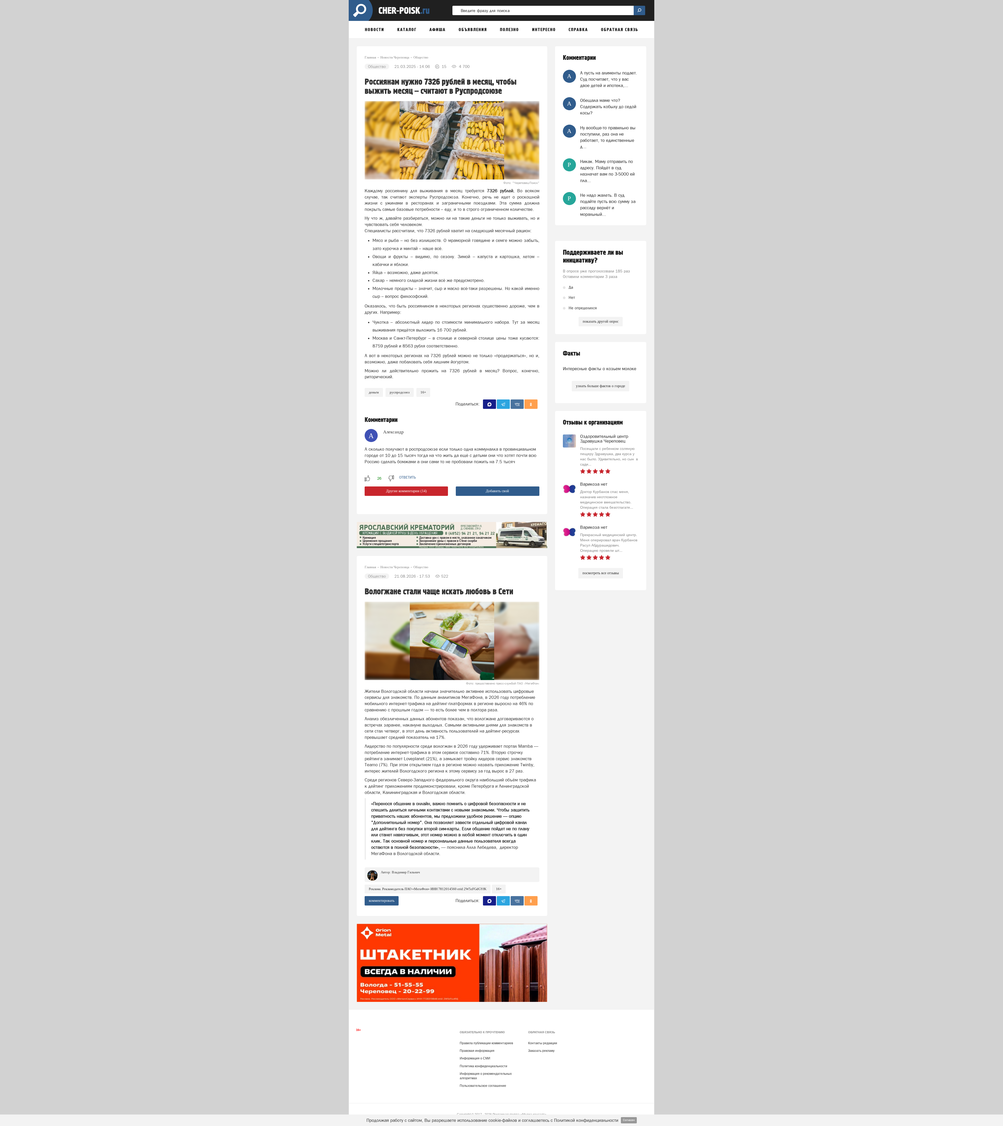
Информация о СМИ (475, 1058)
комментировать (381, 901)
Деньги (374, 392)
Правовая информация (477, 1051)
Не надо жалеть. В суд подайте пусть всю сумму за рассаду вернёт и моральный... (607, 205)
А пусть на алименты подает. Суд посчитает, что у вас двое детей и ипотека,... (608, 79)
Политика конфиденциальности (483, 1066)
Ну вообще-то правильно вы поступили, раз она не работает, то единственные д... (607, 137)
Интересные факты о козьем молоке (599, 368)
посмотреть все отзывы (600, 573)
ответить (407, 477)
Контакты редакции (542, 1043)
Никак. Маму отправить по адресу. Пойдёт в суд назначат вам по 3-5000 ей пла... (607, 171)
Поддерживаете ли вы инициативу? (593, 256)
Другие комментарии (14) (406, 491)
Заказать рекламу (541, 1051)
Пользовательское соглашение (483, 1086)
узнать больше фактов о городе (600, 386)
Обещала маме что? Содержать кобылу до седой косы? (608, 107)
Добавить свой (497, 491)
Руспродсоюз (400, 392)
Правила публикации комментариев (486, 1043)
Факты (571, 353)
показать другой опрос (601, 321)
